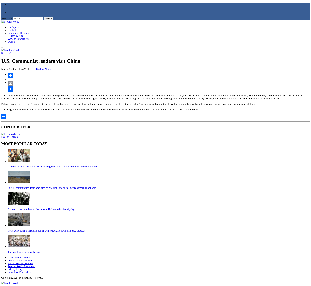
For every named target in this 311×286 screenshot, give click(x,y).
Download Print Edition (20, 272)
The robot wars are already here (24, 252)
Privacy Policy (15, 269)
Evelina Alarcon (44, 69)
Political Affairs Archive (20, 260)
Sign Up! (6, 53)
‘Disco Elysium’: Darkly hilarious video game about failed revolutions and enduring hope (53, 166)
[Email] (159, 83)
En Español (14, 27)
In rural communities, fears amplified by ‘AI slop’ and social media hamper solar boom (52, 188)
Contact (12, 30)
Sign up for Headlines (19, 33)
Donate (11, 41)
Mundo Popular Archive (20, 263)
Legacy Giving (15, 36)
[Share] (159, 75)
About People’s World (19, 257)
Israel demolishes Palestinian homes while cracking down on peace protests (46, 230)
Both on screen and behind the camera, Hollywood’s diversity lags (41, 209)
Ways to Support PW (18, 38)
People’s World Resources (21, 266)
